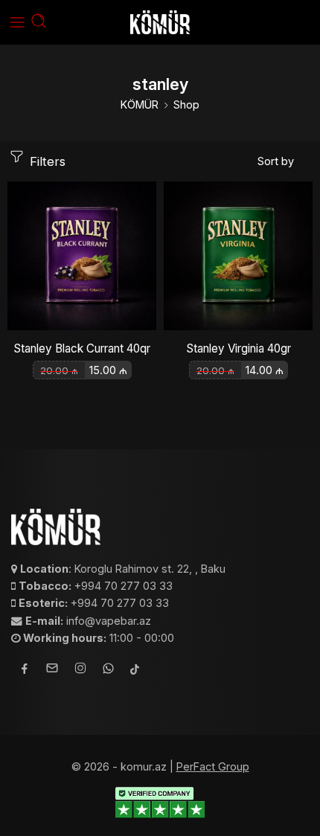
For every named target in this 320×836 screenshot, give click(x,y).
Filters (45, 161)
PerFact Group (212, 766)
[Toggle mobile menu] (17, 22)
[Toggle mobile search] (39, 22)
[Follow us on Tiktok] (134, 670)
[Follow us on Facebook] (25, 670)
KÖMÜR (140, 104)
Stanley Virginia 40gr (238, 348)
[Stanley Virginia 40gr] (238, 255)
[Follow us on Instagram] (80, 670)
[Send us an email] (52, 670)
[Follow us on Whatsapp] (108, 670)
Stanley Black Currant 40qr (81, 348)
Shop (186, 104)
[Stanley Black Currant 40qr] (81, 255)
